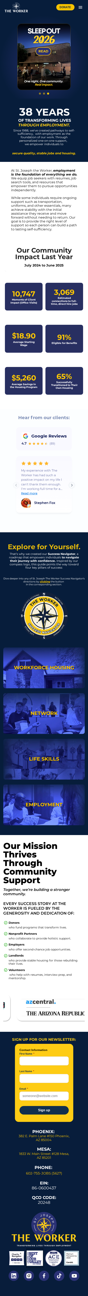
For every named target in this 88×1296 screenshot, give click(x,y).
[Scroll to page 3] (48, 94)
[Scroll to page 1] (39, 94)
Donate (65, 7)
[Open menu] (80, 7)
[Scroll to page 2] (44, 94)
